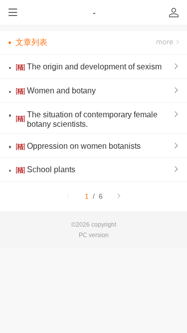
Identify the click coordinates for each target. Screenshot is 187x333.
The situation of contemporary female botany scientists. (92, 119)
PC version (94, 235)
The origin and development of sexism (94, 66)
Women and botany (61, 90)
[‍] (168, 42)
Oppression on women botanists (84, 145)
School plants (51, 169)
